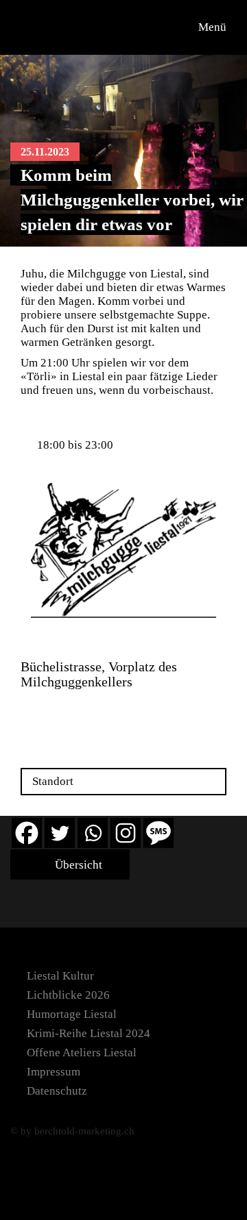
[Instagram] (125, 833)
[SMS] (158, 833)
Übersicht (77, 864)
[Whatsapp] (93, 833)
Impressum (53, 1071)
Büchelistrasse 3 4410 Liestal (60, 712)
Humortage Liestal (72, 1014)
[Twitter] (60, 833)
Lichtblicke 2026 (68, 994)
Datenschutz (57, 1090)
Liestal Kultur (60, 975)
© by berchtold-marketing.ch (72, 1130)
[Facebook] (27, 833)
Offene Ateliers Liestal (82, 1052)
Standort (52, 781)
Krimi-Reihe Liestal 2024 (88, 1033)
